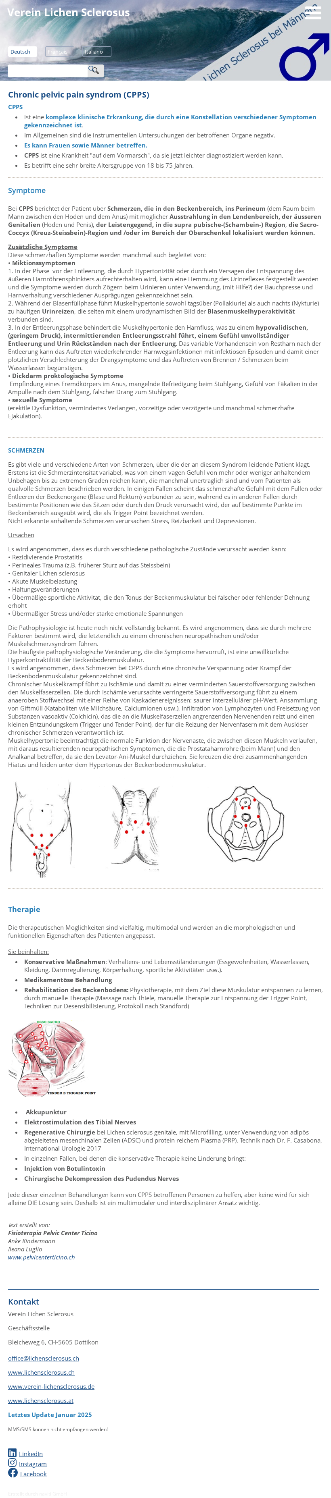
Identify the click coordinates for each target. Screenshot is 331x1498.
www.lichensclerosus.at (40, 1400)
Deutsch (20, 51)
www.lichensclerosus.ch (41, 1372)
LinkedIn (31, 1454)
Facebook (33, 1474)
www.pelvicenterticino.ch (41, 1257)
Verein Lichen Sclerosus (68, 12)
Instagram (33, 1464)
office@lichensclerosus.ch (43, 1358)
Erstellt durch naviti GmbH (37, 1493)
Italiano (94, 51)
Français (57, 51)
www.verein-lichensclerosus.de (51, 1386)
